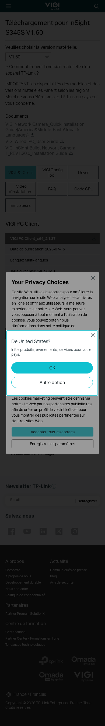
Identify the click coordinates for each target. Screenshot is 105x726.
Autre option (52, 382)
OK (52, 368)
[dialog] (52, 363)
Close (93, 335)
